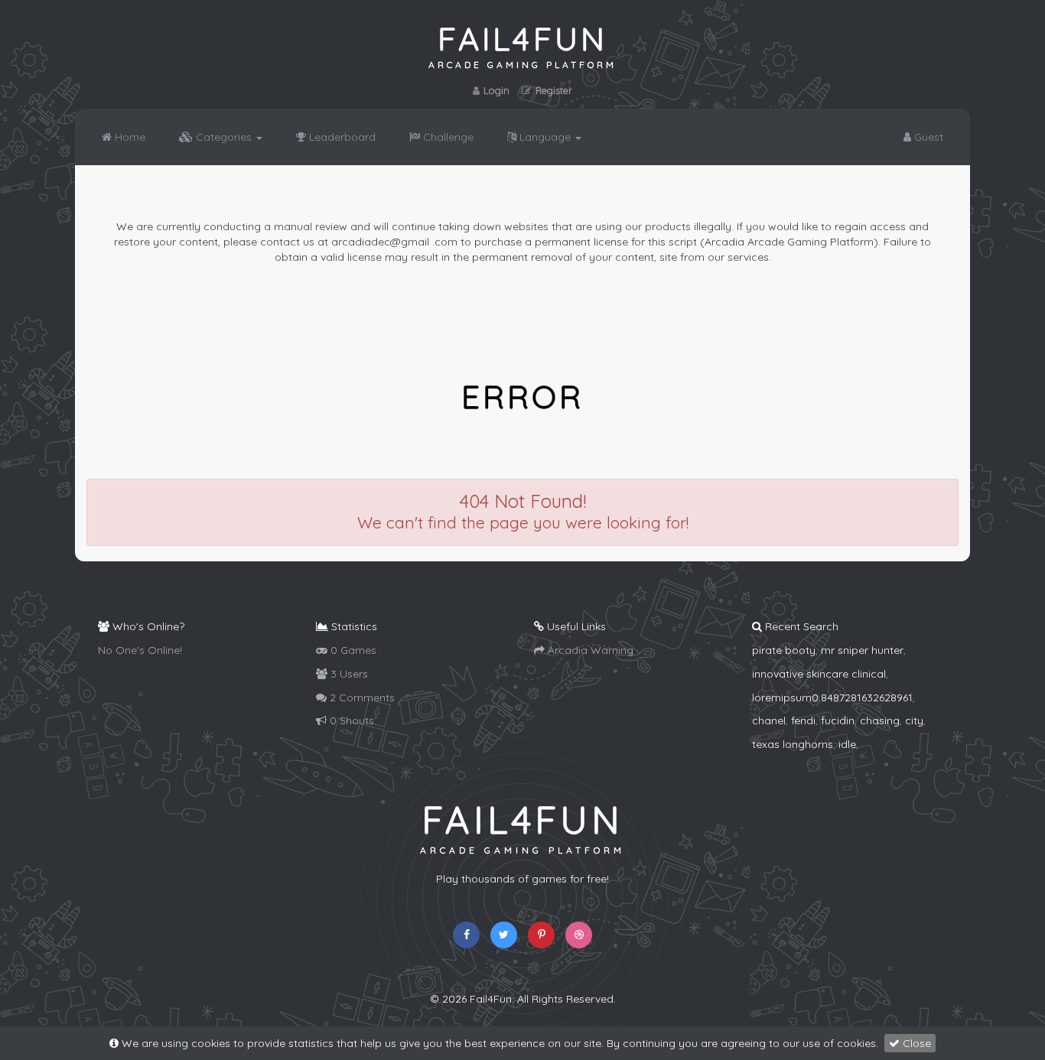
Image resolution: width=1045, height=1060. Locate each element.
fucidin (838, 720)
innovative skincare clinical (819, 674)
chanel (769, 720)
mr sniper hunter (862, 650)
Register (554, 90)
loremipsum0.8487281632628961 (832, 697)
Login (496, 90)
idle (847, 744)
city (914, 720)
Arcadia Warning (589, 650)
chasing (880, 720)
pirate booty (783, 650)
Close (915, 1043)
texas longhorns (792, 744)
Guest (927, 137)
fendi (803, 720)
